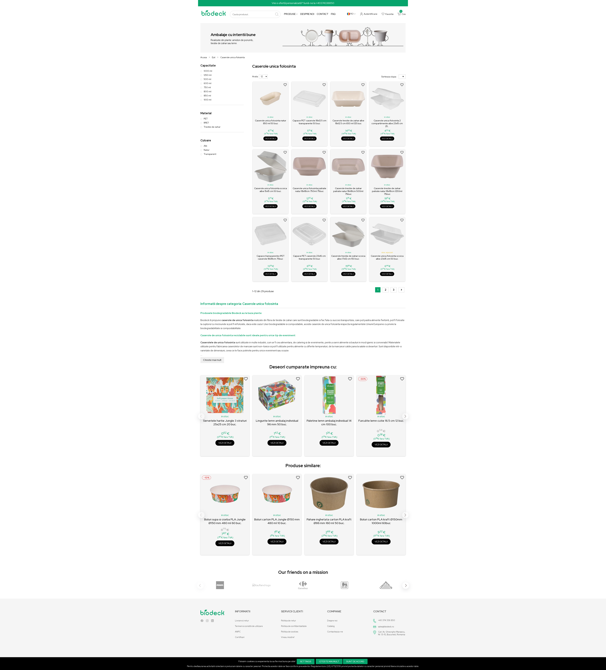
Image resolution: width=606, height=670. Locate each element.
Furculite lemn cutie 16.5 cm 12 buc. (381, 420)
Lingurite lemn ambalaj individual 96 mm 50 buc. (277, 422)
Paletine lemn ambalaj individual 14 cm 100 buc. (329, 422)
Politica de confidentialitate (294, 626)
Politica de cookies (289, 631)
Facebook (202, 621)
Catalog (331, 626)
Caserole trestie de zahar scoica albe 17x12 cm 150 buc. (348, 257)
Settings (305, 661)
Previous (201, 416)
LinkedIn (212, 621)
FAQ (333, 14)
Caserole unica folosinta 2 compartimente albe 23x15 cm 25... (387, 123)
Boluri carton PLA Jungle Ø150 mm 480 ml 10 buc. (277, 521)
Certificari (239, 637)
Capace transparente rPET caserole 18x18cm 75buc (271, 257)
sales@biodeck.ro (386, 626)
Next (405, 416)
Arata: (255, 76)
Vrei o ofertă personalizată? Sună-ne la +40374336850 (303, 3)
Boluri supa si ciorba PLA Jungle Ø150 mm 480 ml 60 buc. (225, 521)
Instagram (207, 621)
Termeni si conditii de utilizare (249, 626)
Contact (322, 14)
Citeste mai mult (212, 360)
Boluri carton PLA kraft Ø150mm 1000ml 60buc (381, 521)
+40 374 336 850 (386, 620)
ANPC (238, 631)
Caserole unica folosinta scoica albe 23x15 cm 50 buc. (387, 257)
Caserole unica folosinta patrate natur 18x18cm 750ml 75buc (309, 190)
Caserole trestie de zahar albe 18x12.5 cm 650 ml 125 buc (348, 122)
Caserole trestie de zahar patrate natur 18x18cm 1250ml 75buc (387, 191)
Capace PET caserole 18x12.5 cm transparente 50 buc (309, 122)
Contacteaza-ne (335, 631)
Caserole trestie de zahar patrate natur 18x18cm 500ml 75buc (348, 191)
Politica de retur (288, 620)
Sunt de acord (355, 661)
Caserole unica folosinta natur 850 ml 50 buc (270, 122)
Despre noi (307, 14)
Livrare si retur (242, 620)
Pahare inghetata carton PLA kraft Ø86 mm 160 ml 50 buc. (329, 521)
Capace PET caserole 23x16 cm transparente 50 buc (309, 257)
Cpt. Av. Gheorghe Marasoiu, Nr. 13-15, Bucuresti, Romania (391, 633)
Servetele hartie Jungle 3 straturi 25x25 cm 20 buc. (225, 422)
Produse (290, 14)
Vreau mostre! (287, 637)
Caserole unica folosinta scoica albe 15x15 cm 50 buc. (270, 190)
